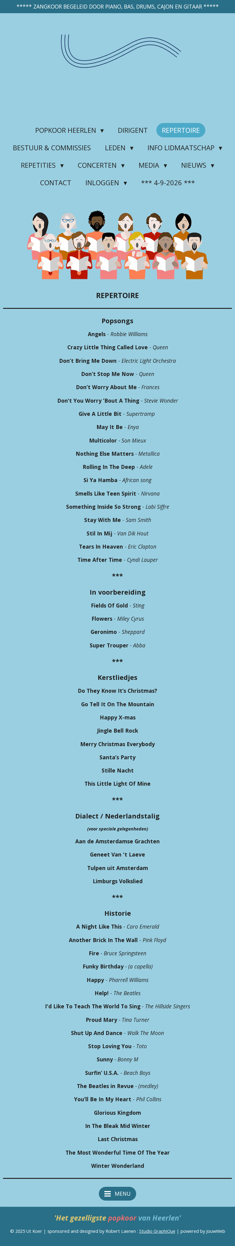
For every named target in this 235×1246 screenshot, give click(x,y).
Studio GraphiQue (157, 1231)
